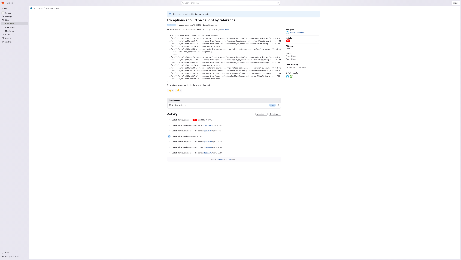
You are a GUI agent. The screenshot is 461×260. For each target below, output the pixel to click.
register (220, 159)
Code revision (178, 105)
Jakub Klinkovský (210, 25)
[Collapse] (278, 100)
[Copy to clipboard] (278, 36)
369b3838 (208, 147)
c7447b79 (208, 142)
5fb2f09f (225, 29)
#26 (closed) (208, 125)
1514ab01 (208, 153)
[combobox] (261, 114)
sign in (228, 159)
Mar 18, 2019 (195, 25)
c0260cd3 (208, 131)
